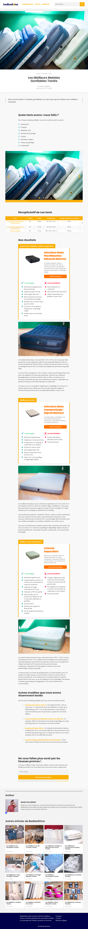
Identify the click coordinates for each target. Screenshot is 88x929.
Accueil (38, 73)
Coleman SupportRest (15, 231)
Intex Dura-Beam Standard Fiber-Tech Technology (43, 740)
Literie (50, 73)
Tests (37, 4)
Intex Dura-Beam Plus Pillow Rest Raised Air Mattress (15, 222)
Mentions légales (61, 920)
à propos (45, 4)
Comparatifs (27, 4)
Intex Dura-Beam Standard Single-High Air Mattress (15, 227)
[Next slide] (79, 176)
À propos (59, 916)
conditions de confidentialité (62, 781)
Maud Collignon (45, 86)
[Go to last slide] (8, 176)
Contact (58, 918)
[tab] (39, 198)
